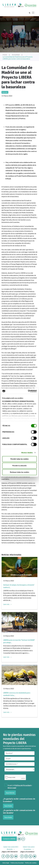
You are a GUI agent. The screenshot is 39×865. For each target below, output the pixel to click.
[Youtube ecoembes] (34, 856)
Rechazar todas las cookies (19, 472)
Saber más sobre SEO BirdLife (10, 848)
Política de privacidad (17, 863)
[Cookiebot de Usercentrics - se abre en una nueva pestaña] (28, 391)
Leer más (6, 604)
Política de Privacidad (22, 785)
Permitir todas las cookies (19, 459)
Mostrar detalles (27, 452)
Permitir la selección (19, 465)
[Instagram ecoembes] (26, 856)
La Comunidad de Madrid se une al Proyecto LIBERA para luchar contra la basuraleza (18, 58)
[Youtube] (19, 839)
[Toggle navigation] (33, 13)
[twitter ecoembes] (30, 856)
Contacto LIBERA (9, 839)
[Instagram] (7, 856)
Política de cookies (30, 863)
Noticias (5, 92)
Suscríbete (8, 806)
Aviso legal (5, 863)
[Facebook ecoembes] (22, 856)
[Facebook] (3, 856)
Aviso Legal (12, 788)
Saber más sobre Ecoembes (28, 848)
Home (5, 55)
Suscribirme (10, 793)
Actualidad (16, 55)
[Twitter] (12, 856)
